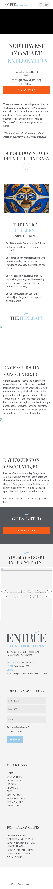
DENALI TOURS (14, 857)
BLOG (9, 791)
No (20, 731)
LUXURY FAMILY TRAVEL (19, 853)
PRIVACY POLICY (15, 805)
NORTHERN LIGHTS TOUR (20, 839)
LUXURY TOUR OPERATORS (21, 842)
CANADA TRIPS (14, 776)
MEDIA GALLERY (15, 802)
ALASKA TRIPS (14, 780)
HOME (10, 773)
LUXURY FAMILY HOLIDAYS (20, 850)
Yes (11, 731)
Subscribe (15, 739)
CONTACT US (13, 794)
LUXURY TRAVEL (15, 846)
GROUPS (11, 784)
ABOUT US (12, 787)
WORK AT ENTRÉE (16, 798)
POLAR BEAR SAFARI (17, 835)
